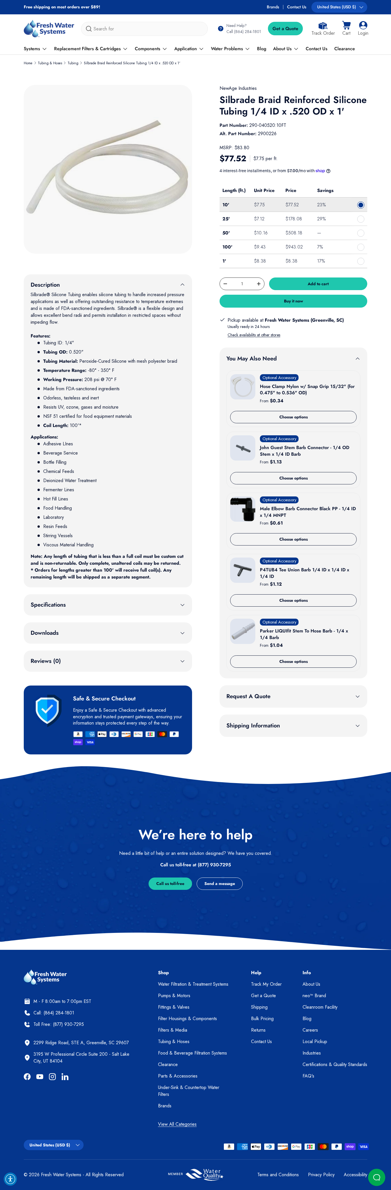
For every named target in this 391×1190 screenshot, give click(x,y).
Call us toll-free (170, 883)
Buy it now (293, 301)
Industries (312, 1053)
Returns (258, 1030)
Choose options (293, 417)
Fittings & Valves (173, 1007)
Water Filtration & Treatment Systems (193, 984)
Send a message (219, 883)
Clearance (344, 48)
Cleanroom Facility (320, 1007)
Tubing (73, 63)
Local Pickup (315, 1041)
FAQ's (308, 1076)
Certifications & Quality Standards (335, 1064)
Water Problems (227, 48)
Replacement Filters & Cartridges (87, 48)
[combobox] (144, 29)
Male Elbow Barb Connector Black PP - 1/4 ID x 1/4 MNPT (308, 511)
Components (147, 48)
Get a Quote (285, 28)
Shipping (259, 1007)
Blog (261, 48)
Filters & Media (172, 1030)
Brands (273, 7)
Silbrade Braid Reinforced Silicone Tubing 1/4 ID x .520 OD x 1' (132, 63)
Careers (310, 1030)
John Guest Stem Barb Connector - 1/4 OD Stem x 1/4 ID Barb (304, 450)
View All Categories (177, 1124)
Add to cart (318, 284)
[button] (346, 28)
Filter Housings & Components (187, 1018)
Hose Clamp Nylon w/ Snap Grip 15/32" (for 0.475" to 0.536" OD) (307, 389)
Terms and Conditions (278, 1174)
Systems (32, 48)
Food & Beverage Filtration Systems (192, 1053)
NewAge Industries (238, 88)
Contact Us (296, 7)
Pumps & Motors (174, 995)
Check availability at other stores (254, 335)
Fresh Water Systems (61, 1174)
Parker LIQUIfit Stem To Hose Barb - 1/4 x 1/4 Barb (304, 634)
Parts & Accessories (178, 1076)
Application (185, 48)
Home (28, 63)
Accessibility (355, 1174)
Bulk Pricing (262, 1018)
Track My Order (266, 984)
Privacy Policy (321, 1174)
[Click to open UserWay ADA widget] (10, 1179)
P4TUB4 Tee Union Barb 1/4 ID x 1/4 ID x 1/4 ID (304, 572)
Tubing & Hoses (50, 63)
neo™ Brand (314, 995)
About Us (282, 48)
